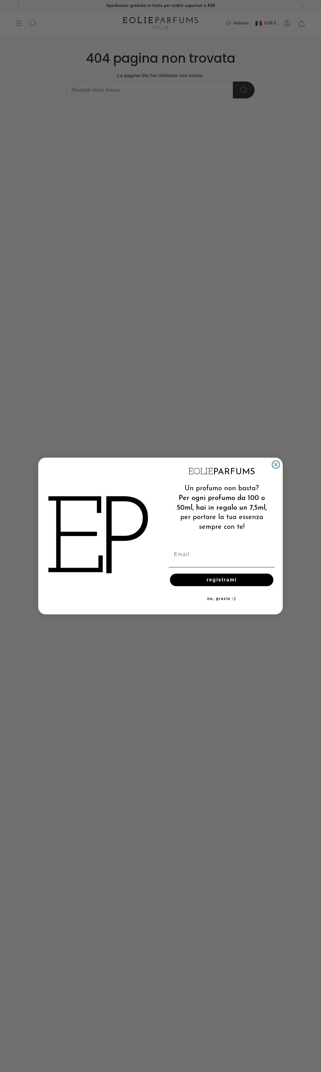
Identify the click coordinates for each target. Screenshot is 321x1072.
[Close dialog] (276, 464)
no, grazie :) (221, 598)
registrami (222, 579)
